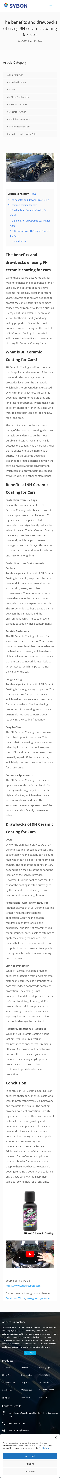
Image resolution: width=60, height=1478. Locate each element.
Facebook (11, 1298)
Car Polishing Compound (18, 119)
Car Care (11, 89)
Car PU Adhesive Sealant (18, 126)
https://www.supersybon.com (23, 1285)
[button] (55, 1437)
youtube (45, 1298)
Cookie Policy (44, 1448)
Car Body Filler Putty (16, 82)
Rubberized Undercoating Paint (22, 134)
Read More (29, 1353)
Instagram (33, 1298)
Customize (30, 1471)
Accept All (30, 1456)
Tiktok (21, 1298)
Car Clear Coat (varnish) (18, 97)
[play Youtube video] (30, 1254)
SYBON (24, 40)
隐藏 (34, 194)
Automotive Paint (15, 74)
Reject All (30, 1463)
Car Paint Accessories (17, 104)
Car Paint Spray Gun (16, 111)
